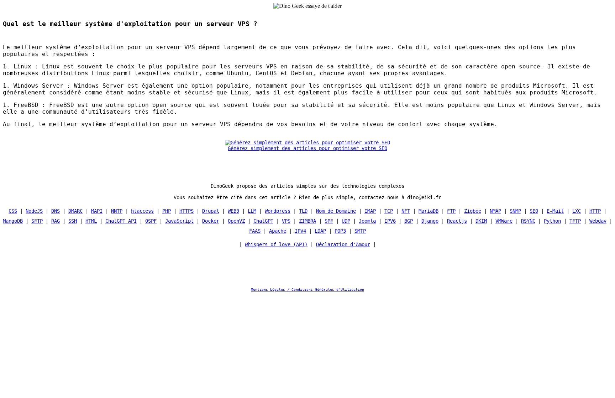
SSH (72, 221)
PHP (166, 211)
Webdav (597, 221)
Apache (277, 231)
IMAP (370, 211)
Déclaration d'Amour (343, 244)
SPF (329, 221)
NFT (405, 211)
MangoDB (13, 221)
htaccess (142, 211)
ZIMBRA (307, 221)
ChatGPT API (121, 221)
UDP (346, 221)
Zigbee (472, 211)
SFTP (37, 221)
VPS (286, 221)
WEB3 (233, 211)
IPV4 (300, 231)
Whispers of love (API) (276, 244)
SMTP (360, 231)
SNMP (515, 211)
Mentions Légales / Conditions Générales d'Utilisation (307, 289)
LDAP (320, 231)
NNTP (116, 211)
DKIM (481, 221)
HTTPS (186, 211)
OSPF (151, 221)
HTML (91, 221)
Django (429, 221)
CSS (13, 211)
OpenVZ (236, 221)
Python (552, 221)
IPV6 (390, 221)
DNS (55, 211)
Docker (210, 221)
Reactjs (457, 221)
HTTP (595, 211)
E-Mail (555, 211)
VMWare (503, 221)
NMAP (495, 211)
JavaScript (179, 221)
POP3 (340, 231)
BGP (408, 221)
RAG (55, 221)
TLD (303, 211)
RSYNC (528, 221)
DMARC (75, 211)
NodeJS (34, 211)
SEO (534, 211)
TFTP (575, 221)
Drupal (210, 211)
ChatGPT (263, 221)
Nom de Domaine (336, 211)
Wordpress (277, 211)
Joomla (367, 221)
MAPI (96, 211)
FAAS (255, 231)
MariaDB (428, 211)
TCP (388, 211)
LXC (576, 211)
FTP (451, 211)
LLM (252, 211)
